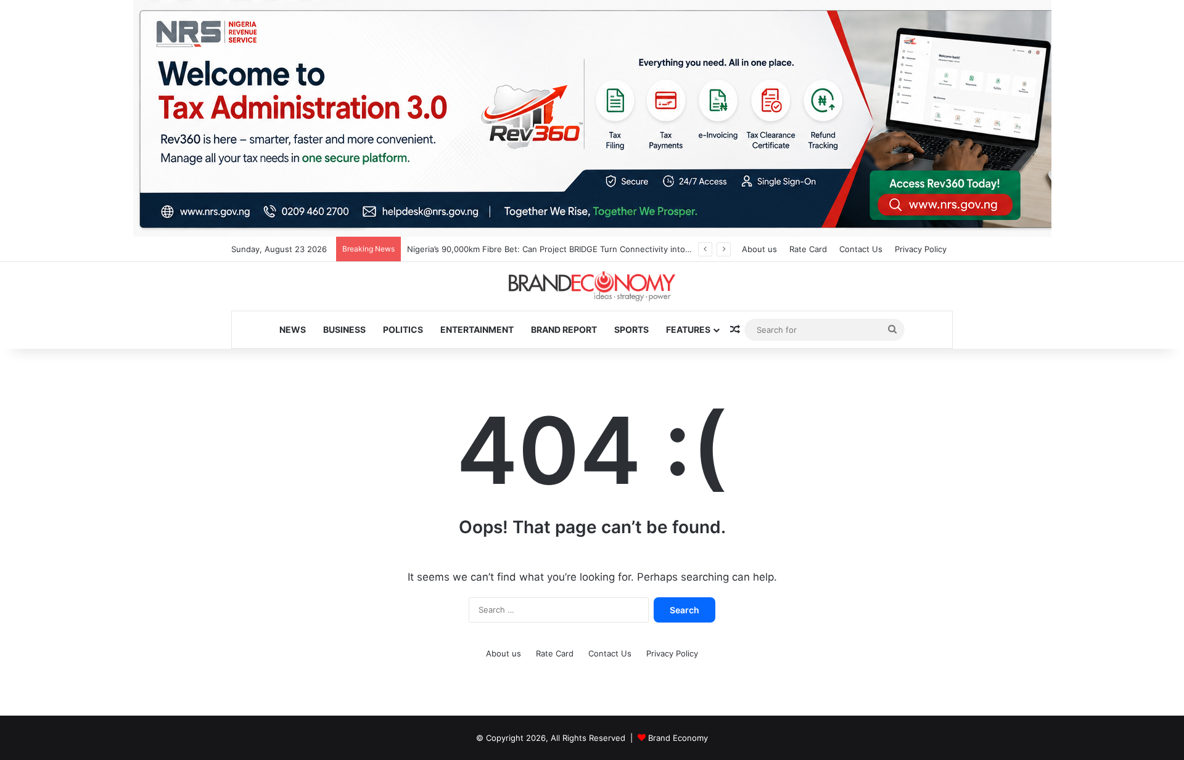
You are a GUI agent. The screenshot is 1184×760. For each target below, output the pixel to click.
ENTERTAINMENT (477, 329)
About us (759, 249)
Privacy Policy (921, 249)
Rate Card (808, 249)
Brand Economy (678, 738)
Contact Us (860, 249)
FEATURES (688, 329)
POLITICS (403, 329)
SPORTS (631, 329)
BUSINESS (344, 329)
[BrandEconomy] (592, 286)
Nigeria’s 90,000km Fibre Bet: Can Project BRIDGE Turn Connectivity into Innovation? (569, 249)
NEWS (292, 329)
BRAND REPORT (564, 329)
